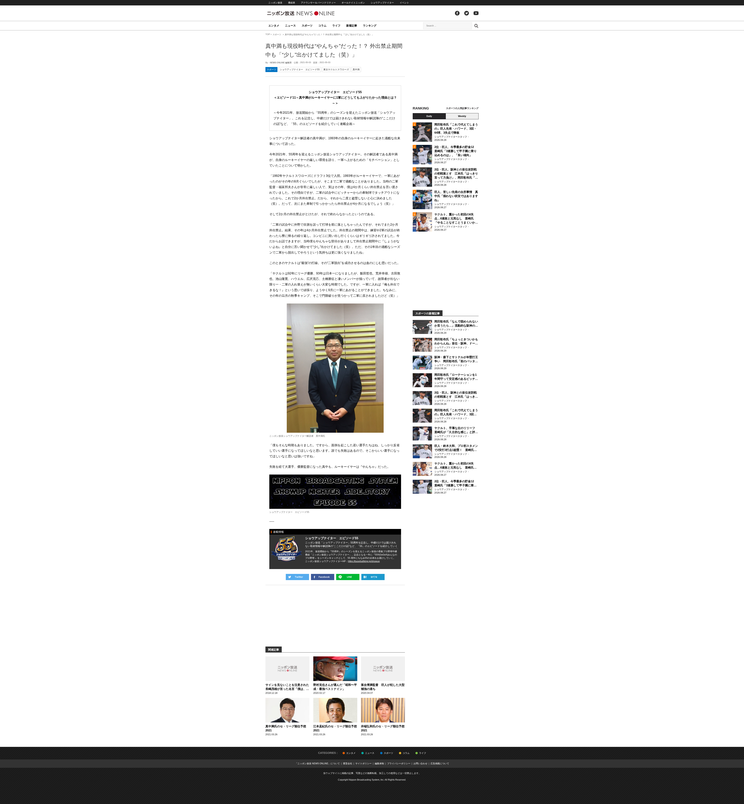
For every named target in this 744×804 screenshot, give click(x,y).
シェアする (322, 577)
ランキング (369, 25)
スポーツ (307, 25)
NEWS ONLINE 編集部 (281, 62)
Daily (429, 116)
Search (476, 25)
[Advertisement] (446, 69)
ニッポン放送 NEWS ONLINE (308, 13)
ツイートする (297, 577)
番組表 (291, 2)
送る (347, 577)
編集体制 (379, 763)
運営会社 (347, 763)
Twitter (466, 13)
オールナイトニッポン (353, 2)
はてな (373, 577)
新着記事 (351, 25)
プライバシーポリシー (398, 763)
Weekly (462, 116)
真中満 (356, 69)
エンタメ (273, 25)
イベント (404, 2)
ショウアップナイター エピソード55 (300, 69)
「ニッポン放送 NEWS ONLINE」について (317, 763)
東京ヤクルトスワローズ (336, 69)
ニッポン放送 (275, 2)
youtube (476, 13)
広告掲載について (440, 763)
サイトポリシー (363, 763)
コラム (322, 25)
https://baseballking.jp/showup (364, 561)
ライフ (336, 25)
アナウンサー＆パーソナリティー (318, 2)
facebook (457, 13)
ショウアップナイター (382, 2)
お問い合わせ (420, 763)
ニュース (290, 25)
